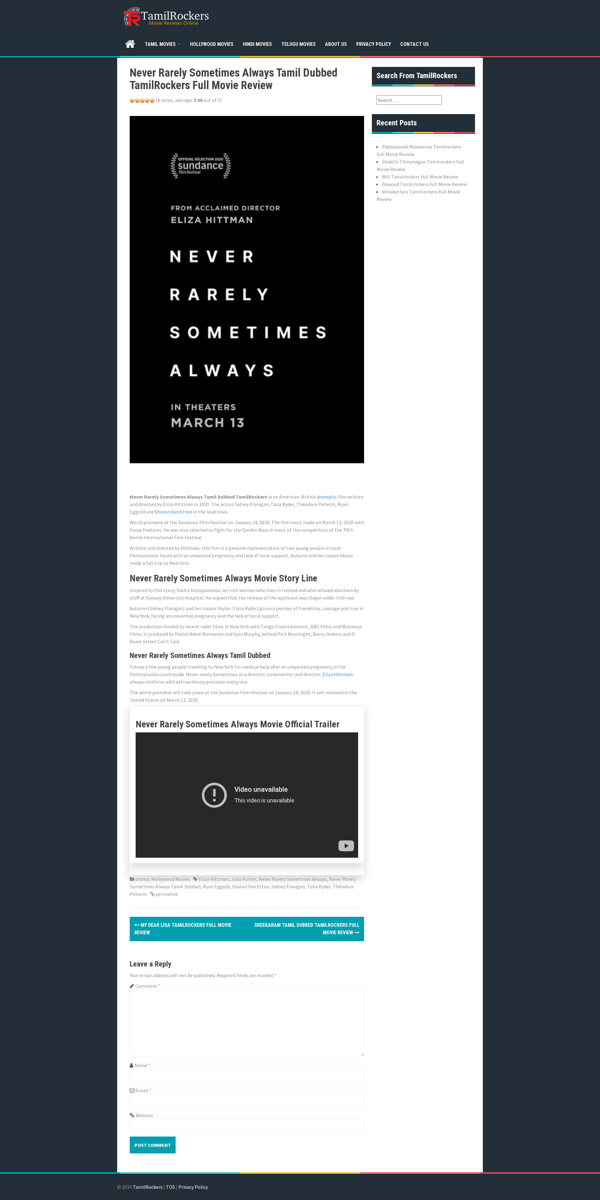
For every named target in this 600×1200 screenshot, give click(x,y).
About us (336, 44)
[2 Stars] (137, 100)
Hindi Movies (257, 44)
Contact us (414, 44)
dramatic (326, 497)
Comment (147, 986)
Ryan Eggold (216, 886)
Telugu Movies (298, 44)
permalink (166, 894)
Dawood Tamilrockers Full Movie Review (424, 184)
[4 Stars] (147, 100)
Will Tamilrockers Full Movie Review (420, 176)
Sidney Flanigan (288, 886)
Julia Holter (243, 879)
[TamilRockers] (165, 16)
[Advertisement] (243, 477)
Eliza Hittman (337, 674)
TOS (170, 1187)
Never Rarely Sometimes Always (292, 879)
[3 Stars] (142, 100)
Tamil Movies (160, 44)
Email (144, 1090)
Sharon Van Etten (173, 512)
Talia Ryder (319, 886)
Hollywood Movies (211, 44)
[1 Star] (132, 100)
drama (142, 879)
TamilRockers (147, 1187)
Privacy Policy (373, 44)
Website (144, 1115)
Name (142, 1065)
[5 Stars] (152, 100)
